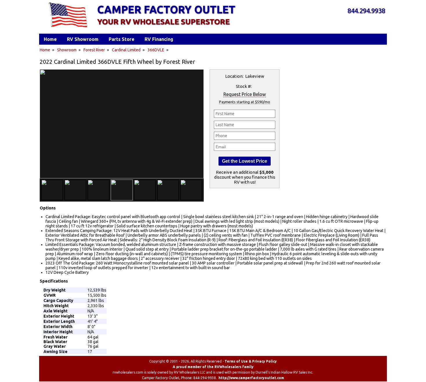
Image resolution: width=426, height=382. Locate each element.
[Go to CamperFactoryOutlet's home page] (67, 28)
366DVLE (156, 50)
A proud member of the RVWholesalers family (213, 367)
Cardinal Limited (126, 50)
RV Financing (159, 39)
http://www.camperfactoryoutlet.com (251, 378)
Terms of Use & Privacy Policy (251, 361)
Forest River (94, 50)
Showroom (67, 50)
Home (45, 50)
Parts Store (121, 39)
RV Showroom (83, 39)
